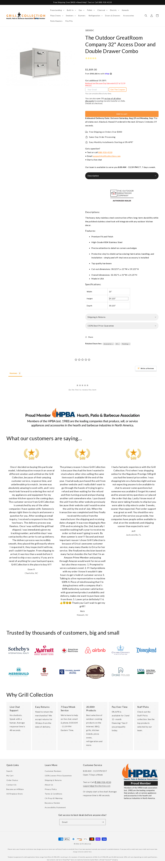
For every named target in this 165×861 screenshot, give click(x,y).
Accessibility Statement (55, 807)
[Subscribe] (103, 822)
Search (9, 771)
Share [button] (90, 337)
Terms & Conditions (53, 794)
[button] (57, 10)
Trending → (126, 344)
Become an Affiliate (15, 789)
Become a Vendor (52, 803)
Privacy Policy (51, 789)
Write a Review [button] (147, 368)
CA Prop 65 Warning (54, 798)
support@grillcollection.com (107, 156)
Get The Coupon (117, 89)
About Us (49, 785)
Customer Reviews (53, 771)
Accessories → (108, 344)
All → (117, 344)
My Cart (9, 775)
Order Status (12, 780)
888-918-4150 (105, 152)
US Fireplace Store (14, 794)
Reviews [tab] (13, 373)
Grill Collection (85, 844)
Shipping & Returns (53, 780)
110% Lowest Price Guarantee (58, 775)
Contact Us (11, 785)
